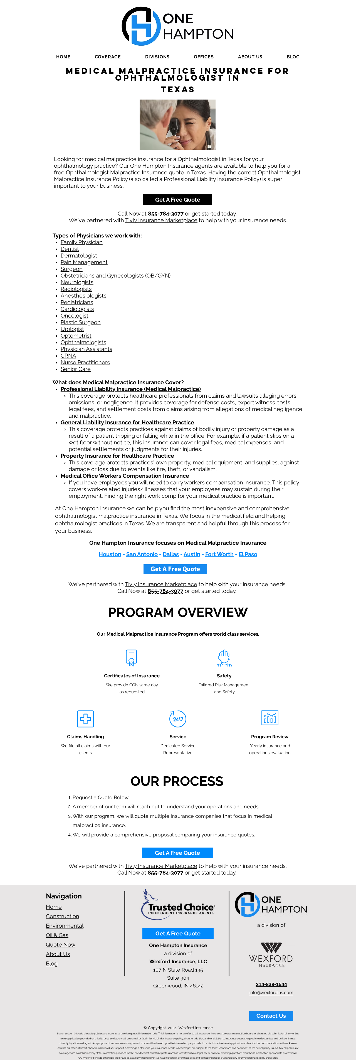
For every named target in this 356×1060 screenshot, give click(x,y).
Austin (192, 554)
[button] (108, 56)
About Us (58, 954)
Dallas (171, 554)
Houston (110, 554)
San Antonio (142, 554)
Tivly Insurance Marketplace (161, 220)
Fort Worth (219, 554)
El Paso (248, 554)
